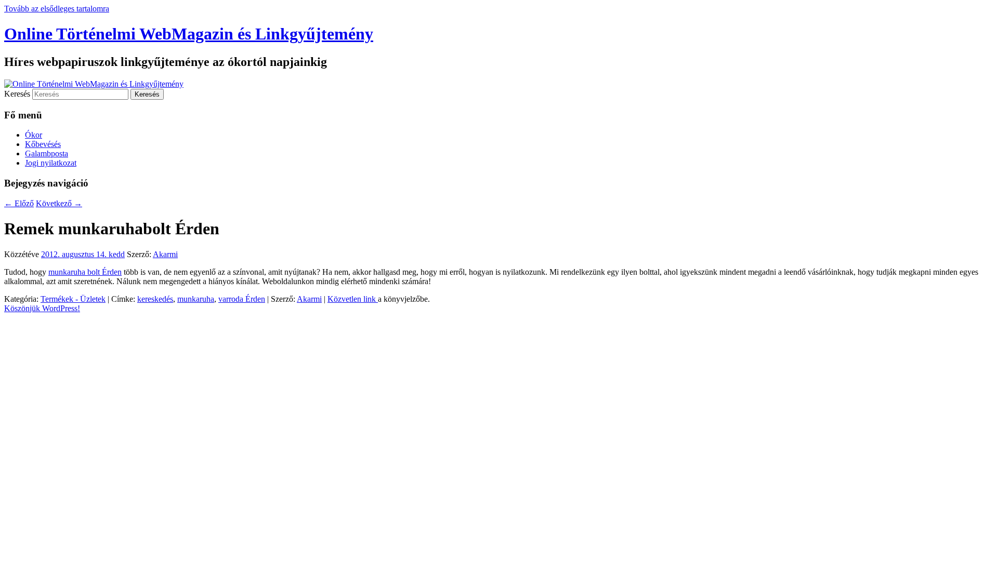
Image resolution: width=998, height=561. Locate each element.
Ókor (33, 134)
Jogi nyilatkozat (50, 162)
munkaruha (195, 299)
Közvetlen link (352, 299)
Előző (19, 203)
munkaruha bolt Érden (85, 272)
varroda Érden (241, 299)
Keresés (17, 93)
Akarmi (165, 254)
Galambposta (46, 153)
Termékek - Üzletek (73, 299)
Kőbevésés (43, 144)
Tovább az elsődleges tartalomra (56, 8)
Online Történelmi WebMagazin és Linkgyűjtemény (188, 33)
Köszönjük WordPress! (42, 308)
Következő (59, 203)
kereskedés (155, 299)
